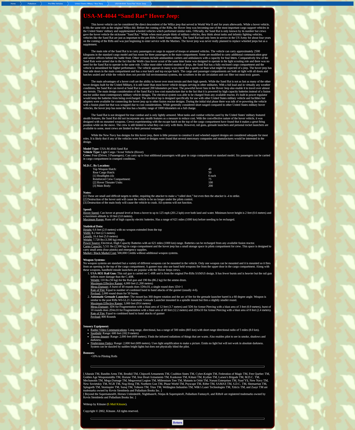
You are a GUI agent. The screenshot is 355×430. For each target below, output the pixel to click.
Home (13, 4)
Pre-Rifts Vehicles (55, 4)
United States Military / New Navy (89, 4)
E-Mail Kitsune (117, 404)
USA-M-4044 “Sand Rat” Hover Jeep (130, 4)
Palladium (32, 4)
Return (177, 422)
